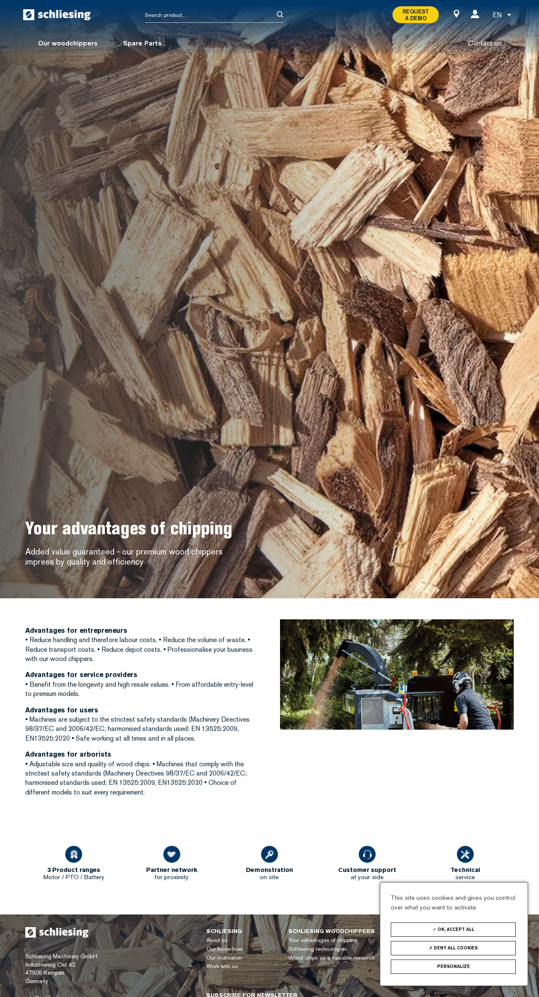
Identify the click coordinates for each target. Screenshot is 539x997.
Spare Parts (142, 43)
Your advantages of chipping (323, 940)
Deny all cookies (455, 948)
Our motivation (224, 957)
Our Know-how (224, 949)
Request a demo (416, 14)
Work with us (222, 966)
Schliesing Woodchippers (331, 931)
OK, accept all (455, 929)
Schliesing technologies (317, 949)
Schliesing (224, 931)
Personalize (453, 966)
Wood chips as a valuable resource (331, 957)
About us (217, 940)
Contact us (484, 43)
